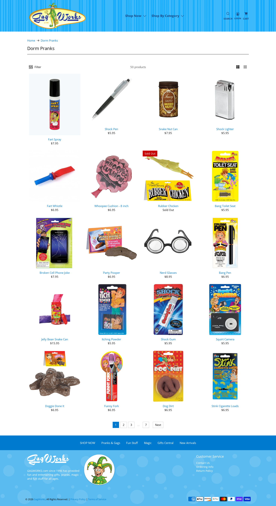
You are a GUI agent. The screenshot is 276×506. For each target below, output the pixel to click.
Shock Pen (111, 129)
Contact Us (203, 463)
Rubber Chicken (168, 206)
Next (158, 425)
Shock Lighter (225, 129)
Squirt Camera (225, 339)
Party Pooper (111, 272)
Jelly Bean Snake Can (54, 339)
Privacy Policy (78, 499)
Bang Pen (225, 272)
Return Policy (204, 471)
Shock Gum (168, 339)
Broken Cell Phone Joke (55, 272)
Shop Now (133, 16)
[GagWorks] (57, 16)
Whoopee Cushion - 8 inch (111, 206)
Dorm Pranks (49, 40)
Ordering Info (204, 467)
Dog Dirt (168, 406)
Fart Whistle (54, 206)
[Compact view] (245, 67)
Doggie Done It (54, 406)
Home (31, 40)
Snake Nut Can (168, 129)
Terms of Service (97, 499)
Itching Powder (111, 339)
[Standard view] (238, 67)
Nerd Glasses (168, 272)
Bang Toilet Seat (225, 206)
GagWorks (39, 499)
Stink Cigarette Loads (225, 406)
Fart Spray (54, 139)
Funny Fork (111, 406)
